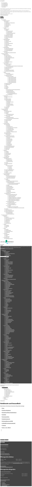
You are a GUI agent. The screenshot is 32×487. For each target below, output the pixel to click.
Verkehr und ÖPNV (8, 45)
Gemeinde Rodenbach (4, 444)
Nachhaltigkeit (6, 157)
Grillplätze (7, 225)
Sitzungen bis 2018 (10, 76)
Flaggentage (7, 23)
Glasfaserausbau (10, 212)
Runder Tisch (7, 148)
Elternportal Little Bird (10, 136)
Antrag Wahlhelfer (10, 90)
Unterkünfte (7, 236)
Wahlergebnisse (9, 94)
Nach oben (6, 439)
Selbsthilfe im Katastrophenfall (10, 52)
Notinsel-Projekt (10, 130)
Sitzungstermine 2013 (12, 82)
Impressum (4, 483)
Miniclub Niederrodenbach (9, 146)
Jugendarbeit (7, 124)
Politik (5, 72)
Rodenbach (4, 19)
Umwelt (6, 171)
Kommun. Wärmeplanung (9, 169)
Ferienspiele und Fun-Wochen (12, 127)
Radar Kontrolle (8, 24)
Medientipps (7, 221)
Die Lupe (6, 155)
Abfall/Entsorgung (8, 158)
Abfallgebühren (9, 160)
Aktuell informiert (7, 20)
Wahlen (6, 88)
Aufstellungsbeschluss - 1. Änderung (15, 197)
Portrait (5, 27)
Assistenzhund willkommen (10, 22)
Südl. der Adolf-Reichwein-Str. (12, 194)
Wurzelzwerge (9, 144)
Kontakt (3, 482)
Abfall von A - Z (9, 159)
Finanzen (6, 87)
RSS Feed (6, 26)
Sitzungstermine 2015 (12, 80)
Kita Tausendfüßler (10, 187)
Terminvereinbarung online (17, 463)
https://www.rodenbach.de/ (5, 454)
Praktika (8, 105)
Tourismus (5, 233)
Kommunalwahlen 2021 (11, 92)
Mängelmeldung (3, 465)
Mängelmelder (7, 58)
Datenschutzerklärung (4, 14)
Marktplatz (7, 40)
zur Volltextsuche (5, 3)
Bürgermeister (7, 73)
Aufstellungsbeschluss (12, 195)
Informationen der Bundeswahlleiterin (13, 89)
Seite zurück (2, 439)
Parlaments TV (7, 84)
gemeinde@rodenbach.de (4, 453)
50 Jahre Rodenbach (8, 50)
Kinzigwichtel (9, 140)
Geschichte (7, 28)
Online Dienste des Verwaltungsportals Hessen (15, 65)
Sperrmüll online (10, 161)
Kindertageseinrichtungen (9, 135)
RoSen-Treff (7, 156)
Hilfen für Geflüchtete (9, 115)
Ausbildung (9, 100)
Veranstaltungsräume (9, 238)
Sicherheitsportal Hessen (9, 69)
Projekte (6, 178)
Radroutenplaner (10, 34)
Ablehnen (2, 16)
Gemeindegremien (8, 75)
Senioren (5, 150)
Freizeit (5, 224)
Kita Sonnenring (9, 188)
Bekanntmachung (8, 67)
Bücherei (5, 215)
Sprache (2, 245)
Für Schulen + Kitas (8, 218)
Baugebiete (7, 174)
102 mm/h (10, 168)
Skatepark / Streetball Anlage (12, 131)
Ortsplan (6, 29)
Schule (6, 46)
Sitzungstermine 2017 (12, 78)
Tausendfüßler (9, 143)
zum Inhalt (4, 6)
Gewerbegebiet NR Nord (11, 176)
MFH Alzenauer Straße (10, 189)
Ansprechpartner (8, 98)
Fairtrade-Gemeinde (8, 163)
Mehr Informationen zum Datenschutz (6, 248)
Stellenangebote (8, 99)
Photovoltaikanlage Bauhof (13, 184)
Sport (6, 227)
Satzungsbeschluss (12, 196)
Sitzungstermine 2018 (12, 77)
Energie (6, 162)
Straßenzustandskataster (11, 192)
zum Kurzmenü (4, 2)
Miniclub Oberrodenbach (9, 147)
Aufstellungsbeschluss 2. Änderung (15, 198)
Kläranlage (9, 190)
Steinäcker (9, 142)
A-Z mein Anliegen (8, 63)
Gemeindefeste (6, 47)
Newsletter (7, 25)
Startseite (2, 384)
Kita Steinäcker (9, 186)
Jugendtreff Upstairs (10, 129)
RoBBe (8, 185)
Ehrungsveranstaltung (9, 43)
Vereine (6, 122)
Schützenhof (7, 232)
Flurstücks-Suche (10, 30)
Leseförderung (7, 219)
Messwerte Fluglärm (10, 114)
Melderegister (7, 59)
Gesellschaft (6, 110)
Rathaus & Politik (5, 53)
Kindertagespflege (8, 133)
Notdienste (5, 51)
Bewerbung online (10, 101)
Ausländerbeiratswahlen (13, 93)
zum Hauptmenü (5, 4)
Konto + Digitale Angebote (9, 217)
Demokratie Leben (8, 111)
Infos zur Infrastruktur (9, 211)
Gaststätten (7, 234)
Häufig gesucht (6, 54)
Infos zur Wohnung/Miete (9, 210)
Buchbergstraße (9, 139)
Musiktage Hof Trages (9, 231)
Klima (6, 164)
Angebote (7, 152)
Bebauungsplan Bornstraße (13, 206)
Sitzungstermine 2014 (12, 81)
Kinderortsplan (9, 31)
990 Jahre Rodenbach (9, 49)
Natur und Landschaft (9, 170)
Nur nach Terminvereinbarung (5, 471)
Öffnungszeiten (8, 55)
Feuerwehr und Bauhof (11, 177)
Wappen (6, 38)
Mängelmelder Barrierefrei (9, 57)
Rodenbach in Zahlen (9, 36)
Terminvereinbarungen (9, 66)
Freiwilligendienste (10, 104)
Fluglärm (6, 113)
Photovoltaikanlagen (10, 181)
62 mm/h (10, 167)
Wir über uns (7, 222)
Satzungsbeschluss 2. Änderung (14, 200)
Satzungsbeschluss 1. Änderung (14, 199)
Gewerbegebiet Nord (10, 201)
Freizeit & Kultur (4, 214)
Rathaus (8, 179)
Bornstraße (9, 205)
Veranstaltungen (10, 126)
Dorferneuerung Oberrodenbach (12, 180)
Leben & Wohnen (5, 109)
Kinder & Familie (6, 123)
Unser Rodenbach (7, 39)
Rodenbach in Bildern (9, 35)
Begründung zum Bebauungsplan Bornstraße (16, 207)
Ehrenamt (7, 42)
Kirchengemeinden (8, 119)
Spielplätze (7, 149)
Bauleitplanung (8, 193)
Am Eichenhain (9, 138)
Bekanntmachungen (8, 96)
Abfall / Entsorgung (8, 56)
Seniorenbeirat (7, 154)
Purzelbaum (9, 141)
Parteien (6, 86)
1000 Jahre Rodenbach (9, 48)
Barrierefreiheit (4, 485)
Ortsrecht (6, 107)
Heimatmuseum (8, 230)
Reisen (6, 235)
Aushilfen (8, 102)
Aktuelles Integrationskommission (13, 118)
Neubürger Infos (8, 120)
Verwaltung (6, 95)
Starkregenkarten (10, 165)
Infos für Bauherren (8, 209)
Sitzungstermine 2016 (12, 79)
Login (6, 85)
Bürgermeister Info (10, 74)
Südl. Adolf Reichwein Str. (11, 175)
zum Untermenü (5, 5)
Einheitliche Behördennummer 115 (6, 467)
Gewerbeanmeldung (8, 61)
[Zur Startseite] (6, 243)
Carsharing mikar (8, 41)
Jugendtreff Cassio (10, 128)
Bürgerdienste (6, 62)
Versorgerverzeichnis (10, 213)
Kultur (5, 228)
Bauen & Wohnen (7, 173)
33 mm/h (10, 166)
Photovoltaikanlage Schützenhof (14, 182)
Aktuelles (6, 21)
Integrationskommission (9, 117)
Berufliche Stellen (10, 103)
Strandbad (7, 226)
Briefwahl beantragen (10, 91)
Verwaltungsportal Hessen (9, 71)
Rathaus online (7, 64)
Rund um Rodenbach (9, 37)
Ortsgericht (7, 44)
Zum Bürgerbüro (3, 480)
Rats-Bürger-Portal (8, 83)
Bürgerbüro (7, 68)
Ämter (6, 97)
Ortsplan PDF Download (11, 32)
